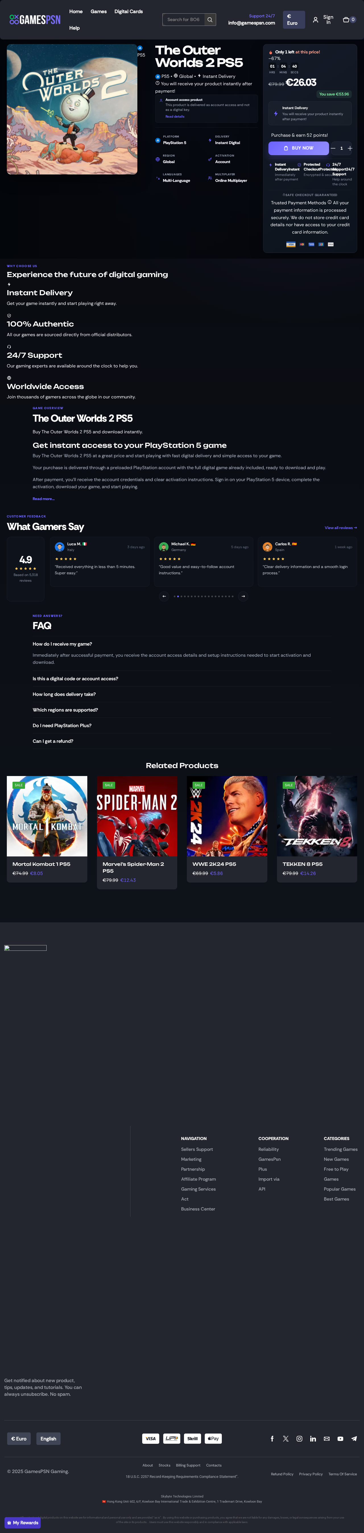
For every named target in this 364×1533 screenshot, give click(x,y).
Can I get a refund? (53, 741)
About (147, 1465)
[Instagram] (299, 1439)
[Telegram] (354, 1439)
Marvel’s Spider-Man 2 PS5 (133, 867)
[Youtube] (340, 1439)
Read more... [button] (44, 498)
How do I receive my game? (62, 644)
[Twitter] (286, 1439)
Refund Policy (282, 1474)
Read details (175, 116)
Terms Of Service (342, 1474)
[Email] (327, 1439)
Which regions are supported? (65, 710)
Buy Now (302, 148)
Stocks (164, 1465)
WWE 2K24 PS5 (214, 864)
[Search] (211, 20)
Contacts (214, 1465)
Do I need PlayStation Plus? (62, 725)
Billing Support (188, 1465)
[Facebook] (272, 1439)
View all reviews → (341, 527)
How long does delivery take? (64, 694)
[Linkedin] (313, 1439)
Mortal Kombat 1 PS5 (42, 864)
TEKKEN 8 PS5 (303, 864)
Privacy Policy (311, 1474)
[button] (324, 20)
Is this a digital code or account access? (75, 678)
